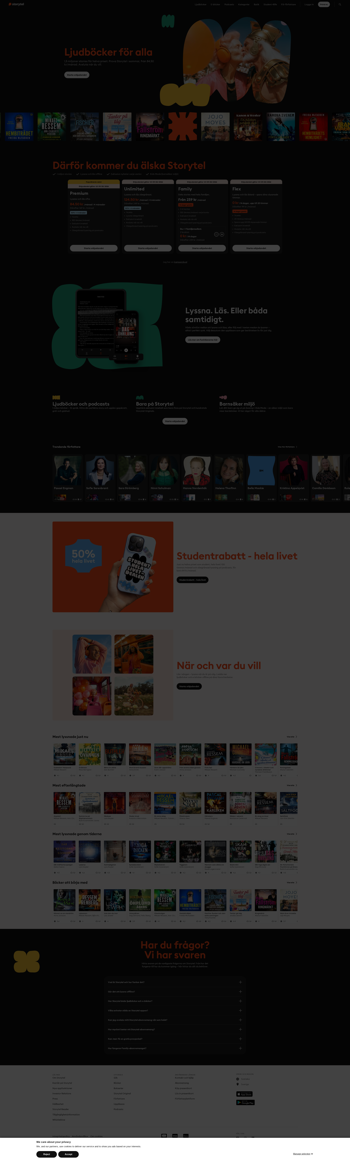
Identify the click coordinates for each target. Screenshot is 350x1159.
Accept (68, 1154)
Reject (46, 1154)
